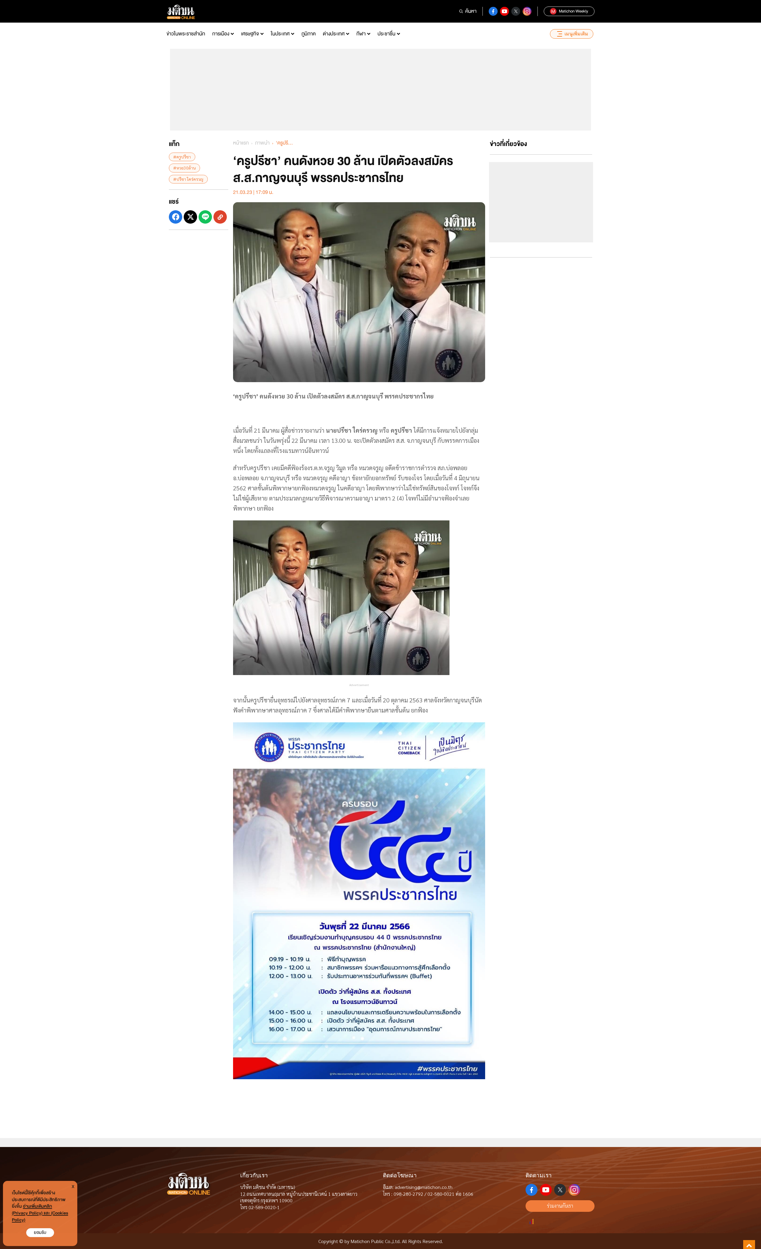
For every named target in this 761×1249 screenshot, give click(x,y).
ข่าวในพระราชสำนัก (185, 33)
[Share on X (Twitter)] (190, 217)
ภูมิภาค (308, 33)
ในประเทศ (280, 33)
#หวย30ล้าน (184, 167)
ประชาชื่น (386, 33)
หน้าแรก (241, 143)
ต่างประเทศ (334, 33)
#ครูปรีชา (182, 156)
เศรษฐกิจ (250, 33)
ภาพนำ (262, 143)
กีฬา (361, 33)
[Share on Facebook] (175, 217)
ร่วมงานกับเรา (560, 1206)
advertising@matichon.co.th (423, 1187)
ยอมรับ (40, 1232)
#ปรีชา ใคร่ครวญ (188, 178)
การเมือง (220, 33)
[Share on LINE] (205, 217)
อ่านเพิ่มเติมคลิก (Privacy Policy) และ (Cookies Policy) (40, 1213)
